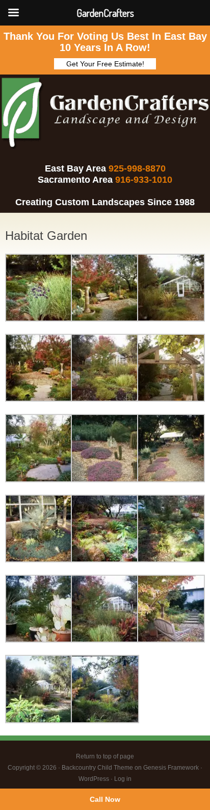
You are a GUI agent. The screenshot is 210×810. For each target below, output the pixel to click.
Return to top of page (105, 756)
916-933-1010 (143, 180)
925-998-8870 (137, 168)
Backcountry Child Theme (97, 767)
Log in (123, 778)
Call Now (105, 799)
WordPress (93, 778)
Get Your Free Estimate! (105, 64)
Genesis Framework (171, 767)
